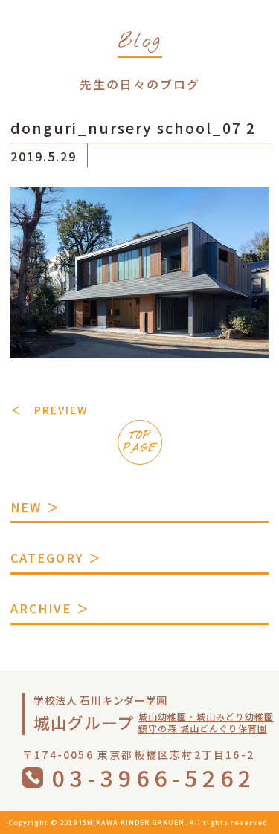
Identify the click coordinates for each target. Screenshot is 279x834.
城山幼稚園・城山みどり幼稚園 (206, 716)
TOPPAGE (140, 442)
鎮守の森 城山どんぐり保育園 (202, 728)
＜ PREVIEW (49, 409)
